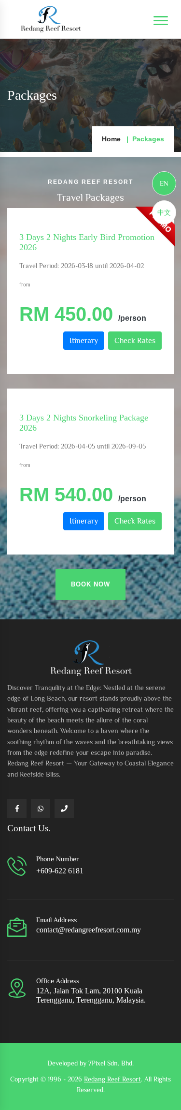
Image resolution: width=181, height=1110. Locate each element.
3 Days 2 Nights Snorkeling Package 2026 (83, 423)
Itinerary (84, 340)
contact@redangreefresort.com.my (88, 930)
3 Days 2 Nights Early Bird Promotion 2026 (86, 242)
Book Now (90, 584)
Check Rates (134, 340)
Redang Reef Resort (112, 1079)
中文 (164, 212)
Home (111, 139)
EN (164, 183)
